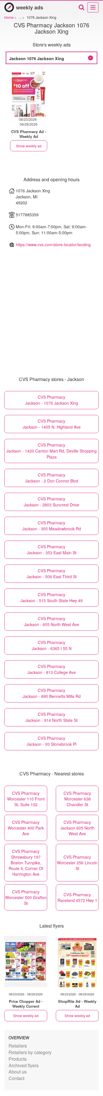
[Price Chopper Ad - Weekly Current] (25, 961)
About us (18, 1071)
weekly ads (29, 7)
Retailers (18, 1045)
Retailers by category (30, 1052)
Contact (16, 1078)
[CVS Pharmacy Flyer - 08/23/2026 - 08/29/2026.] (28, 93)
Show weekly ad (28, 145)
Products (18, 1059)
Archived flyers (24, 1065)
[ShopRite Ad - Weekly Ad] (77, 961)
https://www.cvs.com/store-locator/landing (53, 244)
